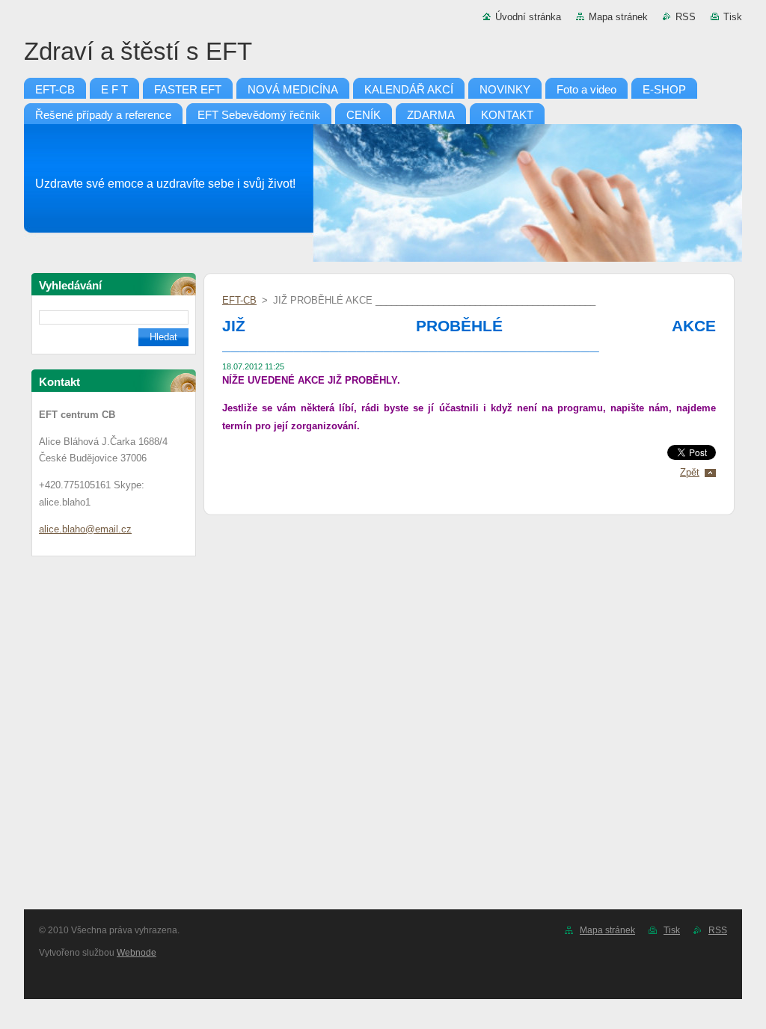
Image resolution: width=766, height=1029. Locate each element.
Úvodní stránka (528, 16)
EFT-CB (239, 300)
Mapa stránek (618, 16)
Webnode (136, 952)
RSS (685, 16)
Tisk (732, 16)
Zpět (689, 472)
